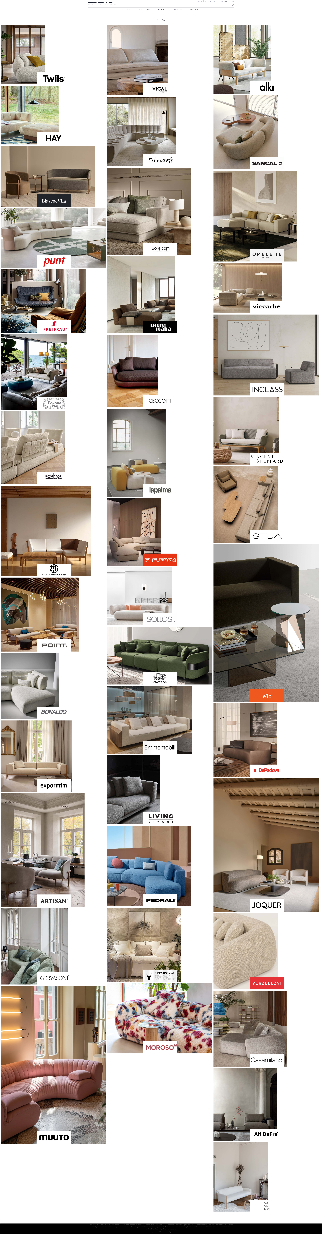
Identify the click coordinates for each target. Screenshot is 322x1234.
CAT (222, 1)
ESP (229, 1)
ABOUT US (199, 1)
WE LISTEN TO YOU (210, 1)
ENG (225, 1)
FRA (233, 1)
